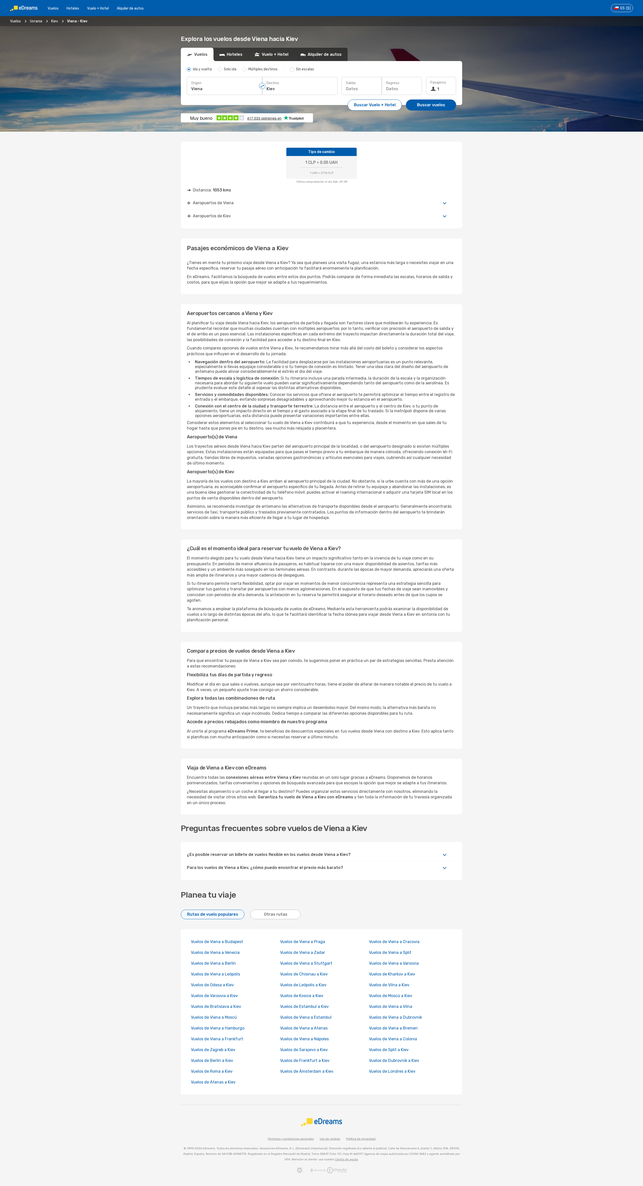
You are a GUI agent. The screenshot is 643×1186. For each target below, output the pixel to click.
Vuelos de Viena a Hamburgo (217, 1028)
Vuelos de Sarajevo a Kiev (304, 1049)
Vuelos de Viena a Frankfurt (217, 1039)
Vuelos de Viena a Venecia (215, 952)
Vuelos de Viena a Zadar (302, 952)
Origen (196, 83)
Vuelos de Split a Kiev (389, 1049)
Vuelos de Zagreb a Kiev (213, 1049)
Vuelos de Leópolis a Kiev (303, 985)
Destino (272, 83)
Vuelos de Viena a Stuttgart (306, 963)
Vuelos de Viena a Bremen (393, 1028)
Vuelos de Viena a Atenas (304, 1028)
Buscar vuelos (431, 104)
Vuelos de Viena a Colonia (393, 1039)
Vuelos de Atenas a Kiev (213, 1082)
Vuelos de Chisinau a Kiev (304, 974)
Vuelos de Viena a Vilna (390, 1006)
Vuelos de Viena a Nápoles (304, 1039)
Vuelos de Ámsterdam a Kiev (306, 1071)
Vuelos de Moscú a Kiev (390, 995)
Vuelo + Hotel (98, 8)
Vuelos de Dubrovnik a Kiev (394, 1060)
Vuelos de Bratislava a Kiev (216, 1006)
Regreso (392, 83)
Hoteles (73, 8)
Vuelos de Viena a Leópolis (215, 974)
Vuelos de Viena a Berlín (213, 963)
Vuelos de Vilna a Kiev (389, 985)
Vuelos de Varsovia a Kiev (214, 995)
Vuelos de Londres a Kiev (392, 1071)
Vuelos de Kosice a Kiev (301, 995)
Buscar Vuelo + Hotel (375, 104)
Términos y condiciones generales (290, 1139)
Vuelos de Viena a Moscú (214, 1017)
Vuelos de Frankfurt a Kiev (305, 1060)
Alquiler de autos (130, 8)
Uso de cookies (330, 1139)
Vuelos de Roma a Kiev (212, 1071)
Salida (351, 83)
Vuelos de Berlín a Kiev (212, 1060)
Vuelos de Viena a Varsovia (394, 963)
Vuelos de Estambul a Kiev (304, 1006)
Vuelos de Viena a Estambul (306, 1017)
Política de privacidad (361, 1139)
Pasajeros (438, 82)
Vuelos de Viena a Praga (302, 941)
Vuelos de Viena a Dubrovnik (395, 1017)
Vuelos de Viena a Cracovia (394, 941)
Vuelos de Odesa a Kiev (212, 985)
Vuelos (53, 8)
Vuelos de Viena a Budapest (217, 941)
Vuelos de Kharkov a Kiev (392, 974)
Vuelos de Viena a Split (390, 952)
